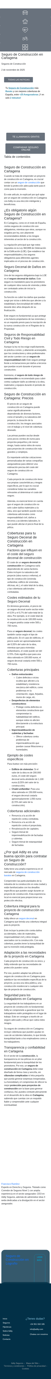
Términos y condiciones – (15, 1366)
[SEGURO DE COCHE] (25, 12)
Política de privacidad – (37, 1366)
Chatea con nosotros (39, 1334)
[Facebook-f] (18, 1349)
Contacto (6, 1339)
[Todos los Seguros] (25, 47)
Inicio (5, 1319)
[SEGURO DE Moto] (25, 38)
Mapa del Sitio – (33, 1363)
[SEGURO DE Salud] (25, 30)
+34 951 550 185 (37, 1324)
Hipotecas (7, 1327)
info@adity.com (36, 1329)
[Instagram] (23, 1349)
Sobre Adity (8, 1331)
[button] (49, 4)
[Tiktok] (28, 1349)
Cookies (25, 1369)
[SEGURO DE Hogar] (25, 21)
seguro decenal (26, 918)
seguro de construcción (29, 182)
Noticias (6, 1335)
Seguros (6, 1323)
